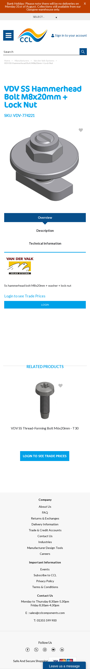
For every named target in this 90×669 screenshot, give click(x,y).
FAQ (45, 512)
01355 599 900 (45, 620)
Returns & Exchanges (45, 518)
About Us (45, 506)
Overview (45, 217)
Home (7, 60)
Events (45, 569)
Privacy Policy (45, 581)
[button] (83, 51)
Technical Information (45, 243)
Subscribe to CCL (45, 575)
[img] (28, 650)
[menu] (8, 35)
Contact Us (45, 536)
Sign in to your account (71, 35)
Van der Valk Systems (44, 60)
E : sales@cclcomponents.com (45, 613)
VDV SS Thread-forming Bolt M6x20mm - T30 (44, 428)
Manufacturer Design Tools (45, 548)
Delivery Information (45, 524)
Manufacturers (22, 60)
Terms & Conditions (45, 587)
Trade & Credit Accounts (45, 530)
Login (45, 304)
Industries (45, 542)
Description (45, 230)
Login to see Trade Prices (45, 456)
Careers (45, 553)
